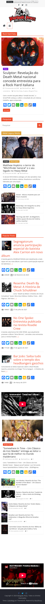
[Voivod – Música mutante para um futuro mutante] (8, 194)
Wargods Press (33, 91)
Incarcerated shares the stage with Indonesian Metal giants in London (26, 3)
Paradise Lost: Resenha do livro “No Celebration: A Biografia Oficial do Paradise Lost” (23, 517)
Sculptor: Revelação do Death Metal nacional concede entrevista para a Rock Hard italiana (21, 78)
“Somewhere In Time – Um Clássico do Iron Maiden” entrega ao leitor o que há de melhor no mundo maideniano (22, 452)
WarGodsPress (26, 88)
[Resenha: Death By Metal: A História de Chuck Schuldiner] (7, 283)
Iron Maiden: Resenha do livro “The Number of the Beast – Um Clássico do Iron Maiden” (28, 483)
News (5, 69)
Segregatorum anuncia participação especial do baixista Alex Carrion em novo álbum (22, 248)
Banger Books (8, 444)
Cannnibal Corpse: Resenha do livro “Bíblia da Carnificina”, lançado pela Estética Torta (25, 528)
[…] (11, 264)
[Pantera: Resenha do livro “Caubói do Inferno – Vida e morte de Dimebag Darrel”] (8, 491)
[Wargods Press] (4, 26)
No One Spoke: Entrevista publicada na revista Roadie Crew (27, 323)
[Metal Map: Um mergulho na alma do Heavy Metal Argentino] (8, 205)
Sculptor (25, 91)
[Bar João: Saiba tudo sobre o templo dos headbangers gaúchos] (7, 355)
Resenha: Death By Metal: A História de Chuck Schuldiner (26, 286)
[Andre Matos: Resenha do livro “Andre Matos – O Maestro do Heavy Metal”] (4, 503)
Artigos (6, 161)
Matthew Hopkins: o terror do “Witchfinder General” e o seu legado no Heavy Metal (19, 168)
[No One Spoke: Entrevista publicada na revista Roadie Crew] (7, 317)
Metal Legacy (14, 161)
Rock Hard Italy (18, 91)
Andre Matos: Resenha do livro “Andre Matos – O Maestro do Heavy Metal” (25, 505)
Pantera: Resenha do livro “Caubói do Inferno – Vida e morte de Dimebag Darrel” (29, 494)
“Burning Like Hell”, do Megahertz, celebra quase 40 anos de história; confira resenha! (28, 219)
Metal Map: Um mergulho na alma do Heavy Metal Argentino (28, 207)
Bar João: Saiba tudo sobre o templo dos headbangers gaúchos (28, 359)
